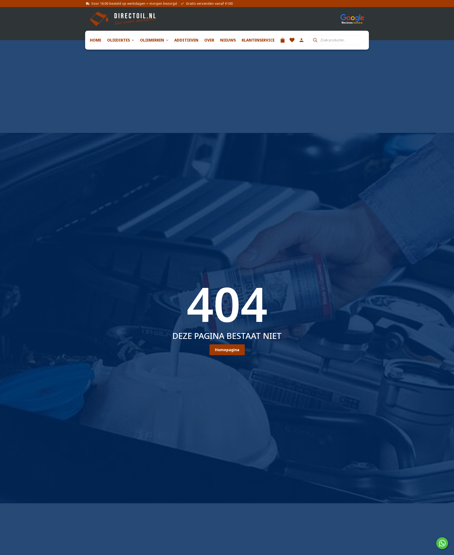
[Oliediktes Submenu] (132, 40)
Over (209, 40)
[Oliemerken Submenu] (166, 40)
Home (95, 40)
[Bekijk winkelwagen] (282, 40)
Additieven (186, 40)
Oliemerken (152, 40)
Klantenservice (258, 40)
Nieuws (228, 40)
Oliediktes (118, 40)
